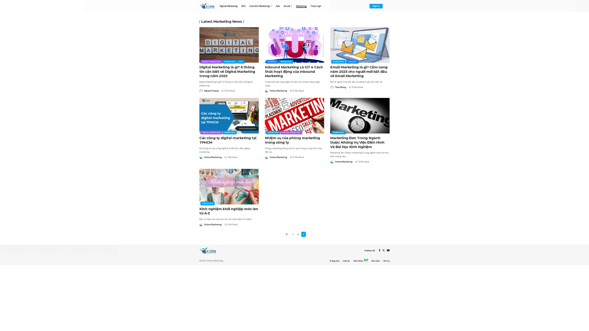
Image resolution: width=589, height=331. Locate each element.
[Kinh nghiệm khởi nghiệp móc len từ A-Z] (229, 186)
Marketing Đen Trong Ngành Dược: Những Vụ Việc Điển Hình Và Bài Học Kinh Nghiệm (357, 142)
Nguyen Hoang (211, 90)
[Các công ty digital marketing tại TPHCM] (229, 115)
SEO (241, 62)
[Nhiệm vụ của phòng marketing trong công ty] (294, 115)
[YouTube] (388, 250)
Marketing (229, 62)
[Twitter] (383, 250)
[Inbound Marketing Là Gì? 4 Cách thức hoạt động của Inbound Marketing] (294, 45)
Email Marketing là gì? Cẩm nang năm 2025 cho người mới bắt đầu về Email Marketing (359, 71)
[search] (387, 6)
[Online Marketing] (207, 6)
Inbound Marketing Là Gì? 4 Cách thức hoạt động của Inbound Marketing (294, 71)
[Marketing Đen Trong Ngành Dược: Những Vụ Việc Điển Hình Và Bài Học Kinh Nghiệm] (360, 115)
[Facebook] (379, 250)
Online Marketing (278, 90)
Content (272, 62)
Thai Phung (340, 87)
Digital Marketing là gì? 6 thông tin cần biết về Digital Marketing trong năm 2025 (227, 71)
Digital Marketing (211, 62)
